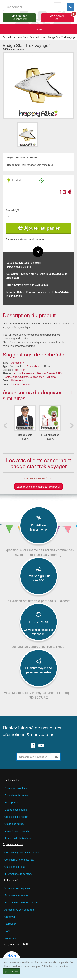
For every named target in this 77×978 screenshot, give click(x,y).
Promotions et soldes (16, 895)
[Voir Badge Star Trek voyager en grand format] (38, 85)
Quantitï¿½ (12, 210)
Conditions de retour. (16, 816)
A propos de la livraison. (18, 838)
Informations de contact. (18, 874)
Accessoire (17, 362)
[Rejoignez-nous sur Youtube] (41, 745)
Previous (5, 425)
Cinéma (51, 377)
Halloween (17, 380)
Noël (7, 931)
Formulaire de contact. (17, 795)
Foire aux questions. (16, 788)
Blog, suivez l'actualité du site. (21, 902)
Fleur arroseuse (50, 435)
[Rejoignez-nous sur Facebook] (33, 745)
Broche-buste (34, 366)
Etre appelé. (11, 802)
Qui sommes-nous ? (15, 866)
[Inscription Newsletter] (56, 757)
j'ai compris (11, 971)
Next (71, 425)
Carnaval (9, 916)
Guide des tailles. (14, 824)
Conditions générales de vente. (22, 852)
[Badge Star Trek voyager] (27, 134)
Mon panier (62, 16)
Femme (26, 384)
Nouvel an (10, 938)
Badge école (25, 435)
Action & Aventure (24, 373)
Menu (39, 29)
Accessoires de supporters (19, 909)
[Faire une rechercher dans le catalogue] (70, 7)
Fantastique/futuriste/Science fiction (24, 377)
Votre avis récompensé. (17, 888)
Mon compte (19, 17)
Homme (14, 384)
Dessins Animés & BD (49, 373)
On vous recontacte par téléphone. (38, 632)
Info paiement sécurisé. (17, 831)
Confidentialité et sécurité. (19, 859)
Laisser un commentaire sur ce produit (38, 486)
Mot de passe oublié (15, 809)
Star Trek (20, 369)
